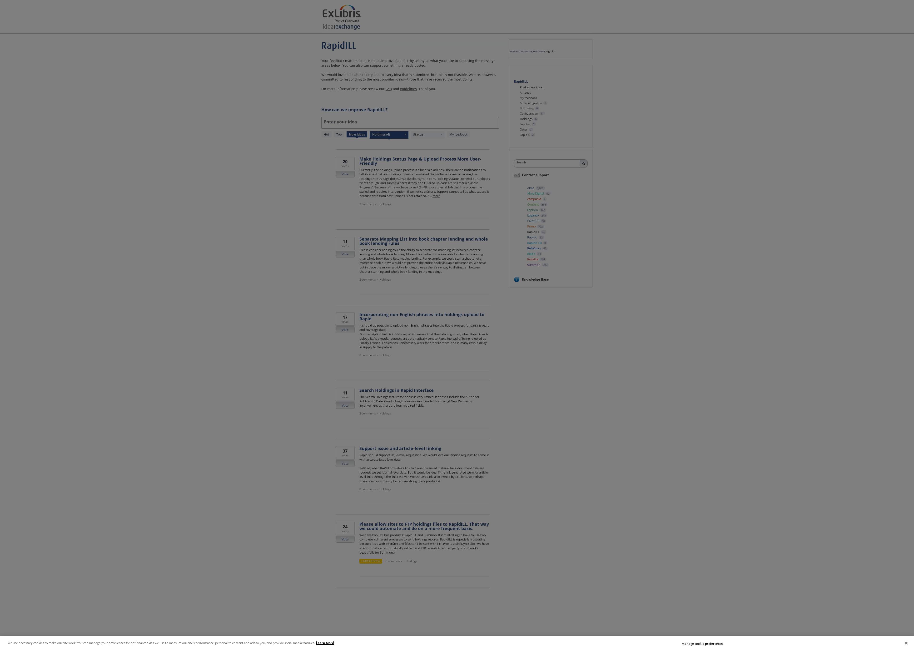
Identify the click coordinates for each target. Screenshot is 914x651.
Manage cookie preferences (702, 643)
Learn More (325, 643)
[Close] (906, 643)
